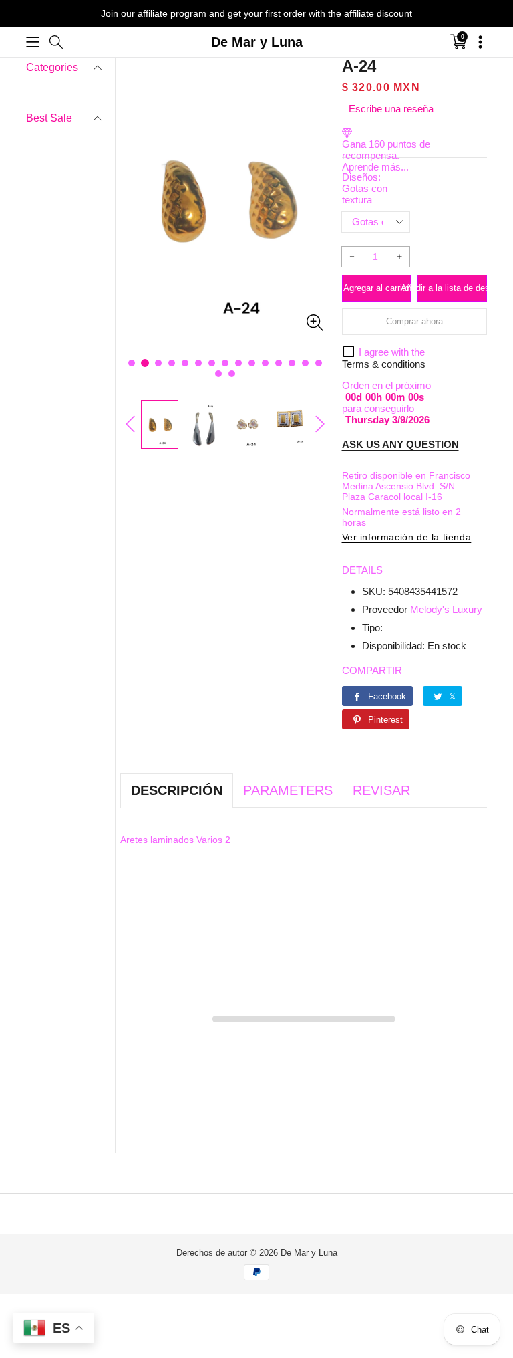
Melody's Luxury (446, 609)
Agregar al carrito (376, 288)
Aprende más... (375, 167)
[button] (32, 42)
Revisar (381, 790)
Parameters (288, 790)
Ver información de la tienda (407, 537)
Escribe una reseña (391, 108)
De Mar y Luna (309, 1253)
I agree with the (392, 352)
